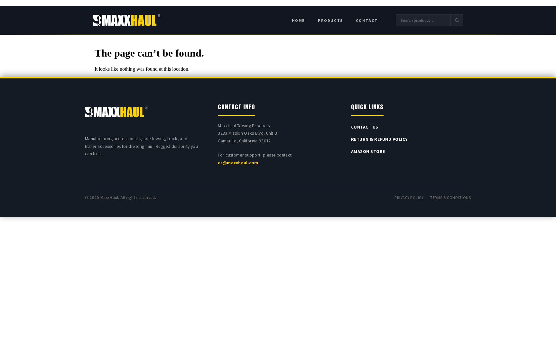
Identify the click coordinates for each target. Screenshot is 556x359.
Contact (367, 20)
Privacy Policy (408, 197)
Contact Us (364, 127)
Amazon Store (368, 151)
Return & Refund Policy (379, 139)
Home (298, 20)
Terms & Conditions (450, 197)
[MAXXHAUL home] (127, 20)
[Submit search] (456, 20)
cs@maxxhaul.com (238, 163)
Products (330, 20)
